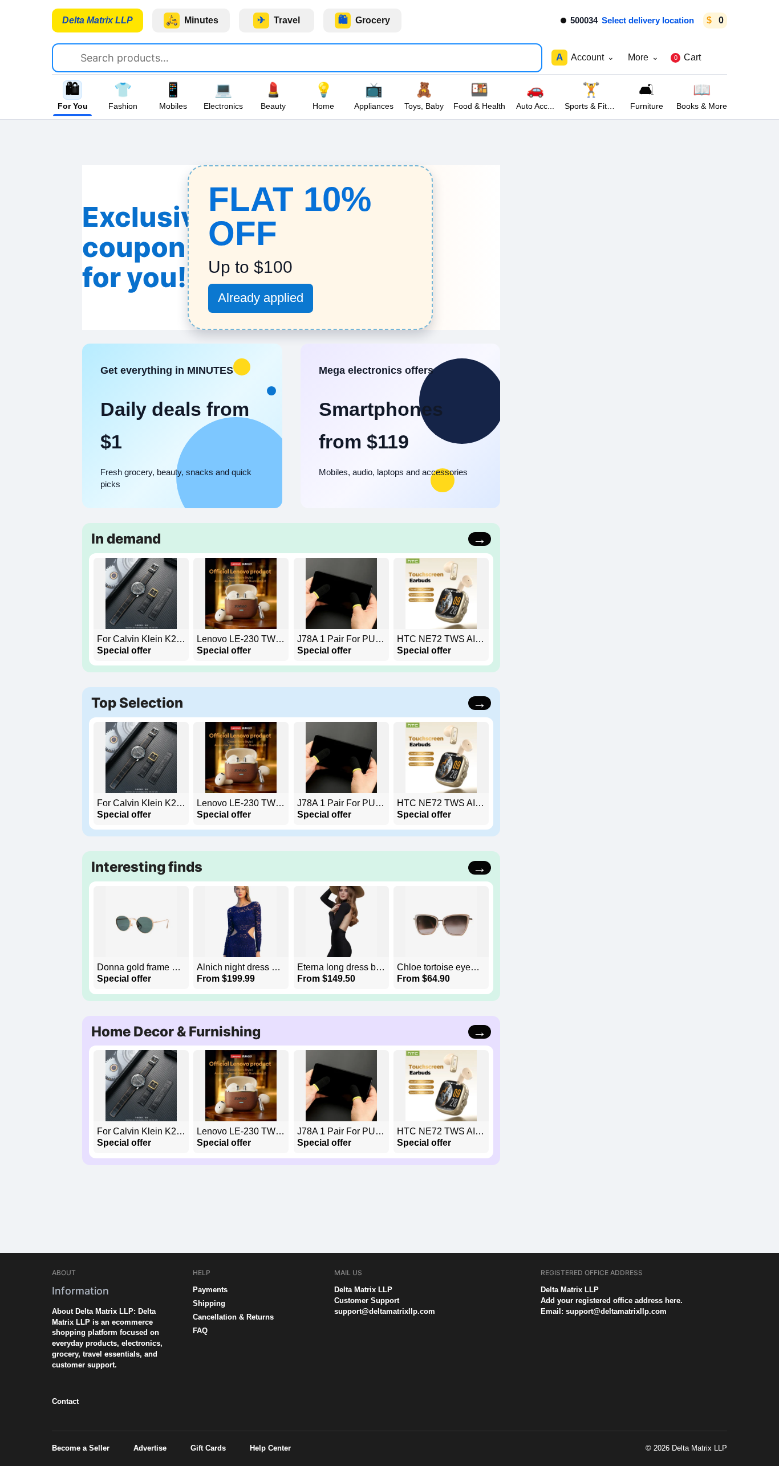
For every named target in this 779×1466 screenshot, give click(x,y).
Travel (278, 20)
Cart (687, 57)
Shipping (209, 1303)
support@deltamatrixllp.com (384, 1311)
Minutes (192, 20)
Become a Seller (80, 1448)
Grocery (364, 20)
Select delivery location (648, 20)
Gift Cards (208, 1448)
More (643, 57)
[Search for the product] (71, 56)
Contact (65, 1401)
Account (585, 57)
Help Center (270, 1448)
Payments (210, 1289)
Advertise (150, 1448)
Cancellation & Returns (233, 1317)
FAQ (200, 1330)
